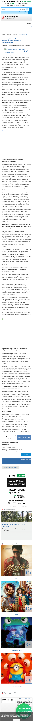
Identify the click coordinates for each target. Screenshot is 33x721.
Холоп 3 (23, 610)
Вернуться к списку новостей (11, 467)
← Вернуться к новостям (9, 437)
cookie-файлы (14, 713)
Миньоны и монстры (21, 682)
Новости (9, 34)
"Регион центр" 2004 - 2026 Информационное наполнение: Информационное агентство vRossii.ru (24, 699)
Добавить (26, 454)
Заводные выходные (24, 27)
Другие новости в (22, 437)
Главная (3, 34)
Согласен (16, 719)
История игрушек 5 (21, 646)
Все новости (10, 27)
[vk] (29, 438)
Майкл (23, 575)
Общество (14, 34)
